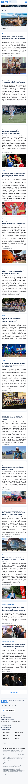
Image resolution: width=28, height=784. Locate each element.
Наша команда (19, 732)
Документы (6, 738)
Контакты (17, 738)
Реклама (17, 735)
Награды (5, 735)
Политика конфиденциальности (14, 743)
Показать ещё (14, 692)
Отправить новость (9, 710)
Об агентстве (6, 732)
